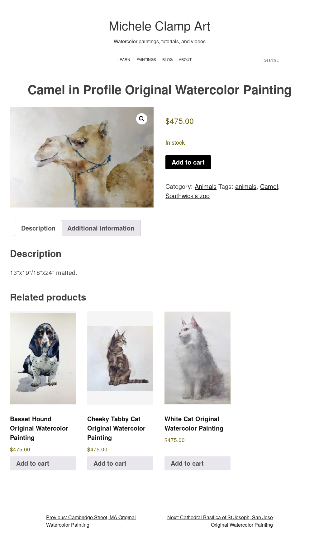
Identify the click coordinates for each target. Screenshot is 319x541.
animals (245, 186)
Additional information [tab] (100, 227)
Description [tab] (38, 227)
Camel (269, 186)
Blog (167, 59)
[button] (141, 118)
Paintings (146, 59)
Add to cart (188, 161)
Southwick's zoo (187, 195)
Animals (206, 186)
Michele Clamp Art (159, 25)
